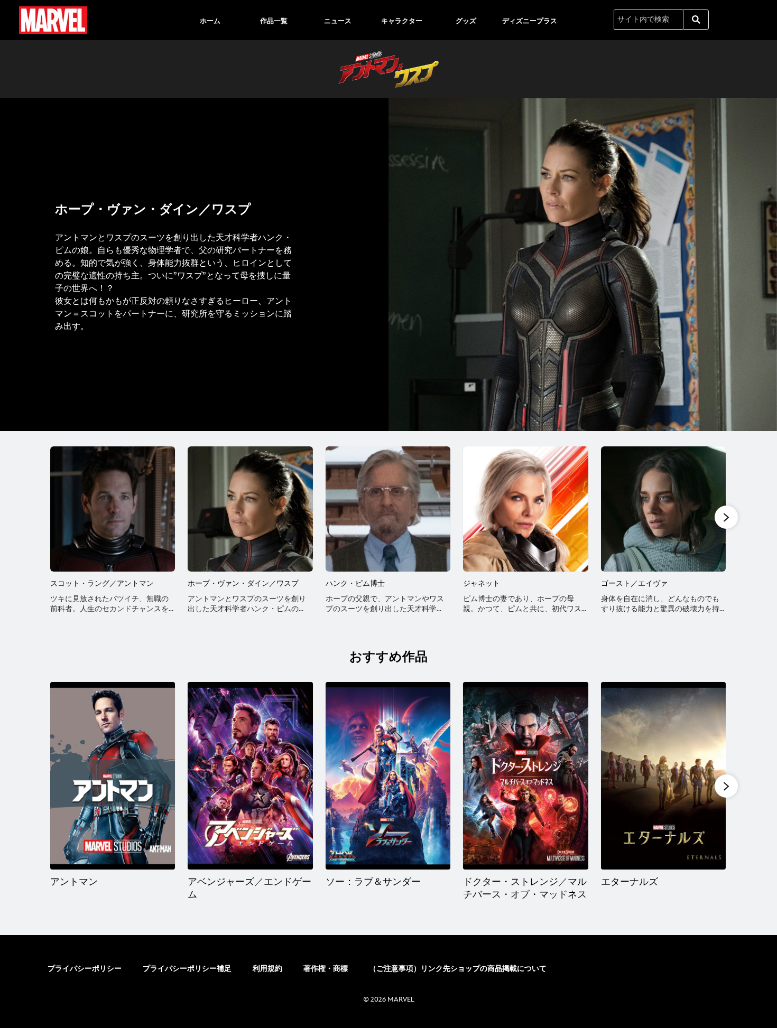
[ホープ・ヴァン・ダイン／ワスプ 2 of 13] (250, 508)
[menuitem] (209, 20)
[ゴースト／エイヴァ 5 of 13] (663, 508)
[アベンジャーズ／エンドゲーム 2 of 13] (250, 776)
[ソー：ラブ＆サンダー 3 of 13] (388, 776)
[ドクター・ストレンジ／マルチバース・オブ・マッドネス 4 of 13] (525, 776)
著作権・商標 (325, 968)
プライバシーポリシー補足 (187, 968)
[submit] (696, 20)
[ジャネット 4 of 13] (525, 508)
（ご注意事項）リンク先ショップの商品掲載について (458, 968)
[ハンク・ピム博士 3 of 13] (388, 508)
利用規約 (267, 968)
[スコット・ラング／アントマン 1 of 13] (112, 508)
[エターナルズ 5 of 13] (663, 776)
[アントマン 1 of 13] (112, 776)
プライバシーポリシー (85, 968)
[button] (726, 517)
